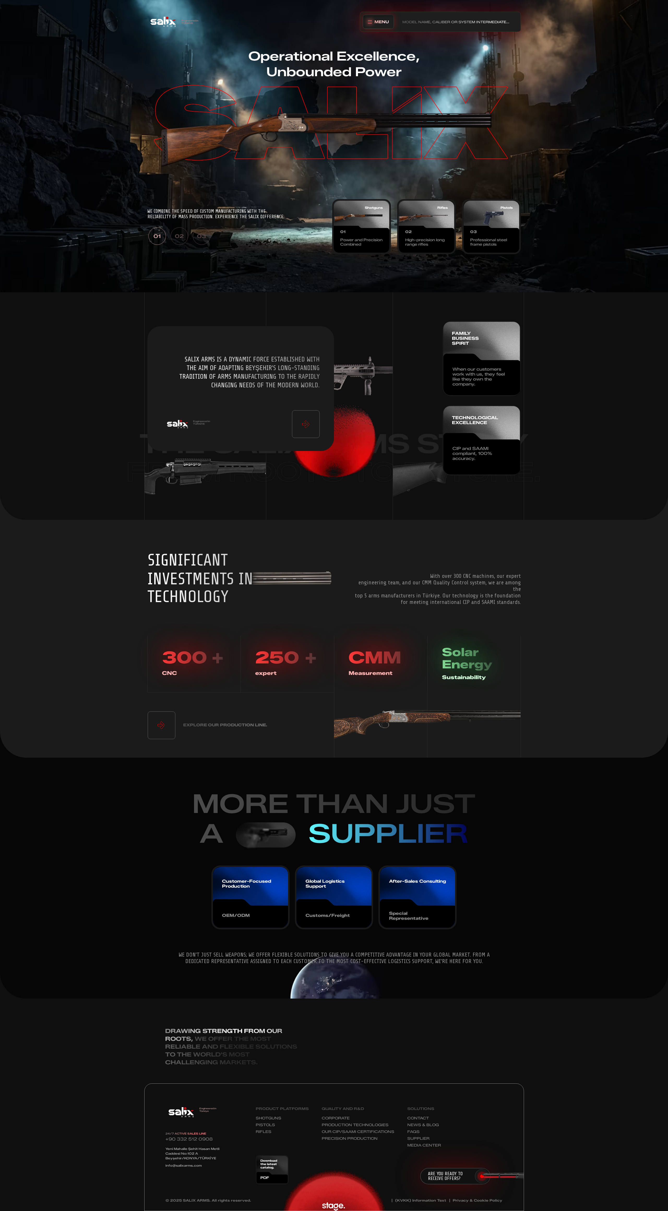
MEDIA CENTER (424, 1145)
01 (157, 236)
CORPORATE (336, 1118)
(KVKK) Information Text (420, 1200)
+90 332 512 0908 (189, 1139)
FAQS (413, 1132)
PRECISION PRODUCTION (350, 1138)
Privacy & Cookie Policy (477, 1200)
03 (201, 236)
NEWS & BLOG (423, 1125)
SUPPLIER (418, 1138)
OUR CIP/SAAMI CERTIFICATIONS (358, 1132)
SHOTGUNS (268, 1118)
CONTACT (418, 1118)
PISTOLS (265, 1125)
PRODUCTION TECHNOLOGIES (355, 1125)
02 (179, 236)
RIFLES (263, 1132)
